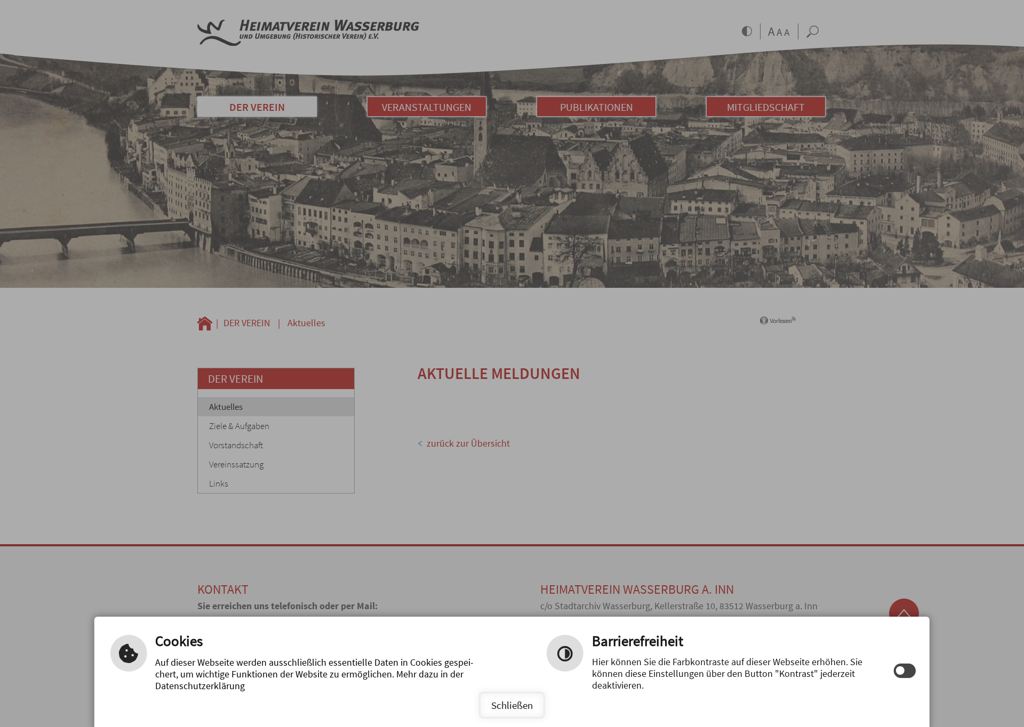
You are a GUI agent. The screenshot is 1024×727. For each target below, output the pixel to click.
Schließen (512, 705)
